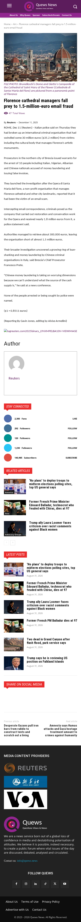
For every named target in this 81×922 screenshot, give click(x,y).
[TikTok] (45, 884)
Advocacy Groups (13, 534)
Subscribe (71, 457)
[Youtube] (64, 884)
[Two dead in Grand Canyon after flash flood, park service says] (14, 644)
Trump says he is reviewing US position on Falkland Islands (47, 659)
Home (7, 24)
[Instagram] (26, 884)
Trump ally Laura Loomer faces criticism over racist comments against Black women (50, 526)
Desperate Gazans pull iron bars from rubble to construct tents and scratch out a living (21, 730)
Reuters (11, 122)
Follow (72, 428)
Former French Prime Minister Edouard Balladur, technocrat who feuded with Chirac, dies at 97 (51, 505)
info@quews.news (27, 860)
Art (15, 24)
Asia (7, 513)
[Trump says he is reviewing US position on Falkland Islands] (14, 663)
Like (75, 418)
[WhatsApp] (35, 696)
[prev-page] (6, 542)
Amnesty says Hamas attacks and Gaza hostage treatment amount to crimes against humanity (60, 730)
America (9, 492)
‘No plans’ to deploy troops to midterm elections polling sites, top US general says (50, 484)
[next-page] (12, 542)
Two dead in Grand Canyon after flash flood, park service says (48, 641)
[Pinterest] (26, 696)
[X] (17, 696)
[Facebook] (8, 696)
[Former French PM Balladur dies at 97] (14, 626)
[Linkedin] (36, 884)
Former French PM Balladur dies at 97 (52, 620)
